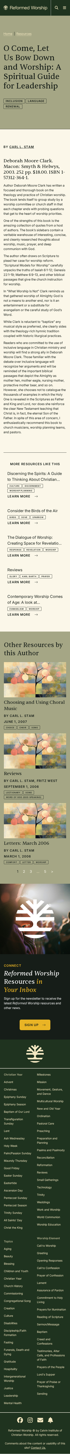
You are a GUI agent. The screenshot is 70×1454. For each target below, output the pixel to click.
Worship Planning (21, 490)
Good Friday (11, 1168)
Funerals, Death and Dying (16, 1352)
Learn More (19, 496)
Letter (26, 862)
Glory (13, 576)
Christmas (10, 1089)
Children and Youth (16, 1271)
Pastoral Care (45, 1123)
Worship (51, 550)
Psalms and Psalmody (51, 1150)
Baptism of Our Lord (17, 1111)
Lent (7, 1131)
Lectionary (13, 792)
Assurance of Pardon (50, 1290)
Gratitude (10, 1361)
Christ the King (13, 1227)
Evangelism (17, 609)
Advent (8, 1082)
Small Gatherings (47, 1179)
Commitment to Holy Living (50, 1300)
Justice (8, 1388)
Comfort (11, 862)
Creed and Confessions (44, 1341)
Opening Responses (49, 1260)
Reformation (44, 1165)
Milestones (44, 1074)
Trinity (41, 1194)
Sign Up (32, 1025)
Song (35, 727)
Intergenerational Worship (14, 1378)
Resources (24, 34)
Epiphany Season (15, 1104)
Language (36, 101)
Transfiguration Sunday (13, 1121)
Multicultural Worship (50, 1101)
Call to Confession (48, 1268)
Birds (13, 517)
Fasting (8, 1342)
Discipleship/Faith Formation (15, 1333)
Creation (9, 1308)
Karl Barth (29, 576)
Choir (22, 727)
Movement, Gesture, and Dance (50, 1091)
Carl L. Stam (21, 147)
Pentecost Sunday (15, 1197)
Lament (41, 1282)
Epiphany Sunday (15, 1096)
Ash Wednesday (14, 1138)
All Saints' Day (13, 1220)
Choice (10, 727)
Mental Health (13, 1403)
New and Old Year (48, 1108)
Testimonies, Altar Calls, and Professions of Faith (51, 1355)
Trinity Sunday (13, 1212)
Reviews (42, 1172)
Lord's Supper (46, 1374)
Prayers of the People (50, 1367)
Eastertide (10, 1183)
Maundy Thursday (15, 1160)
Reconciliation (45, 1157)
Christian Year (13, 1278)
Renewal (13, 106)
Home (8, 34)
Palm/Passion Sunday (17, 1153)
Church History (13, 1286)
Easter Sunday (13, 1175)
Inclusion (14, 101)
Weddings (43, 1202)
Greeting (42, 1253)
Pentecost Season (15, 1205)
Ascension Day (13, 1190)
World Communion (48, 1217)
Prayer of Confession (50, 1275)
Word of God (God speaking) (23, 797)
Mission (41, 1082)
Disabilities (10, 1323)
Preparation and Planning (47, 1140)
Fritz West (47, 781)
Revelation (33, 550)
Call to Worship (46, 1245)
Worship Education (49, 1224)
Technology (44, 1187)
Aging (7, 1248)
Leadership (11, 1395)
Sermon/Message (48, 1324)
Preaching (43, 1131)
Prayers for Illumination (51, 1309)
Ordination (43, 1116)
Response (15, 550)
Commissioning (13, 1293)
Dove (24, 517)
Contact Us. (38, 1447)
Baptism (42, 1331)
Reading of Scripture (50, 1317)
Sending (42, 1393)
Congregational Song (17, 1300)
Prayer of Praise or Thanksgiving (48, 1384)
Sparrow (38, 517)
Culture (15, 486)
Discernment (33, 486)
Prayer (45, 576)
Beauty (8, 1256)
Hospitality (10, 1369)
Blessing (9, 1263)
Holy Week (11, 1145)
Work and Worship (48, 1209)
